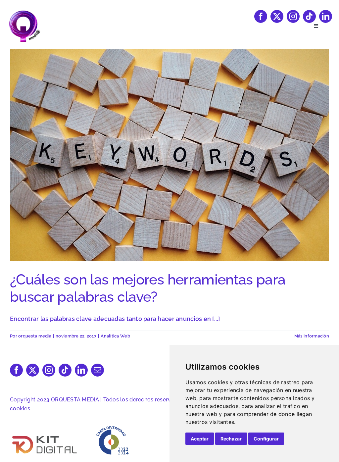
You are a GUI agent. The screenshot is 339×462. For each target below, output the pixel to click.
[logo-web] (24, 12)
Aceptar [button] (200, 438)
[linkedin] (325, 16)
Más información (311, 336)
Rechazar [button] (231, 438)
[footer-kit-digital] (45, 436)
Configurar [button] (266, 438)
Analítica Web (115, 336)
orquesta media (34, 336)
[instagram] (293, 16)
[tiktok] (309, 16)
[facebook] (260, 16)
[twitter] (276, 16)
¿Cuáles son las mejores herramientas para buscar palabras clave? (148, 288)
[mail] (97, 370)
